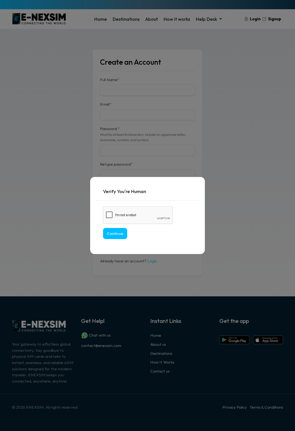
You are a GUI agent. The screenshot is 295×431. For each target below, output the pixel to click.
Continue (115, 233)
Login (255, 18)
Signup (274, 18)
